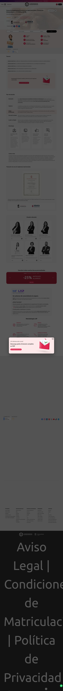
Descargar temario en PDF (16, 349)
